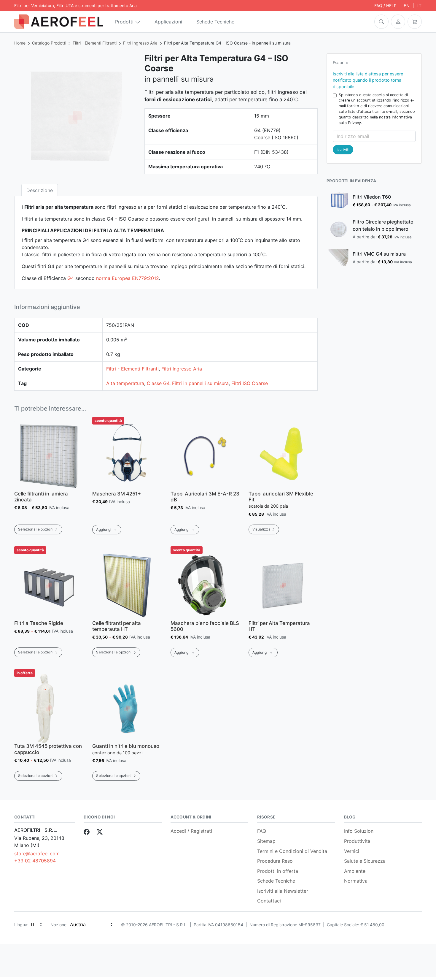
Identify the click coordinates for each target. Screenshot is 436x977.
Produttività (357, 841)
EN (407, 5)
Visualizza (261, 529)
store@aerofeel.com (37, 853)
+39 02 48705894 (35, 861)
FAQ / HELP (385, 5)
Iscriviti (343, 149)
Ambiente (354, 871)
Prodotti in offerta (277, 871)
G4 (70, 278)
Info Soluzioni (359, 831)
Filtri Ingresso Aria (140, 42)
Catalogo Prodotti (49, 42)
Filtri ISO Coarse (249, 383)
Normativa (355, 881)
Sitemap (266, 841)
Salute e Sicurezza (365, 861)
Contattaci (269, 901)
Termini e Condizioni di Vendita (292, 851)
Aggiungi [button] (104, 529)
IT (419, 5)
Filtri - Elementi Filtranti (95, 42)
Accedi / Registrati (191, 831)
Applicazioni (168, 22)
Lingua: (21, 924)
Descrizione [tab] (39, 190)
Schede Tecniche (215, 22)
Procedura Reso (275, 861)
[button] (381, 21)
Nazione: (59, 924)
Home (20, 42)
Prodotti (124, 22)
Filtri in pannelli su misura (200, 383)
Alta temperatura (125, 383)
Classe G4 (158, 383)
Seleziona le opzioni (35, 529)
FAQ (261, 831)
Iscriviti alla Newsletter (282, 891)
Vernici (351, 851)
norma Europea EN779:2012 (127, 278)
